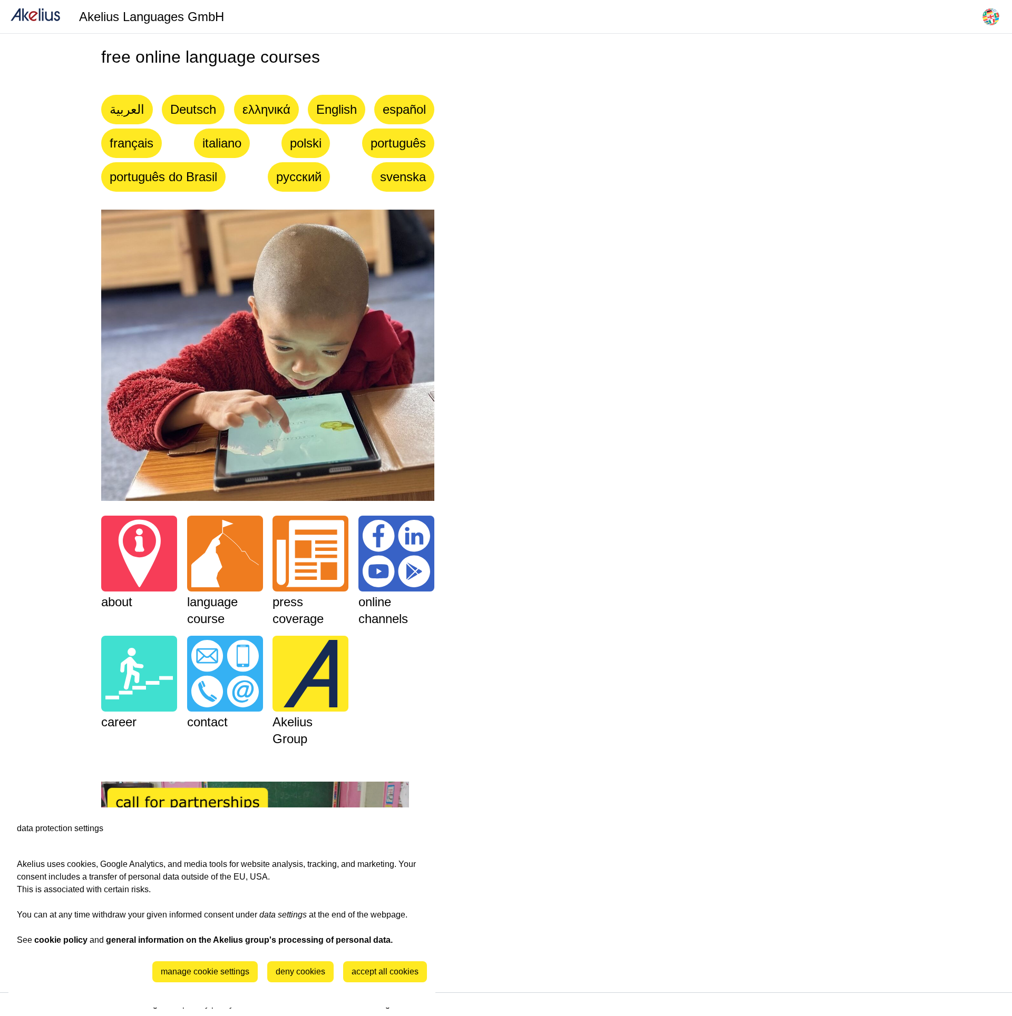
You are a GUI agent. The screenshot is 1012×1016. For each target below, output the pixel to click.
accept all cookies (385, 971)
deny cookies (300, 971)
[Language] (991, 16)
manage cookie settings (205, 971)
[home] (35, 16)
